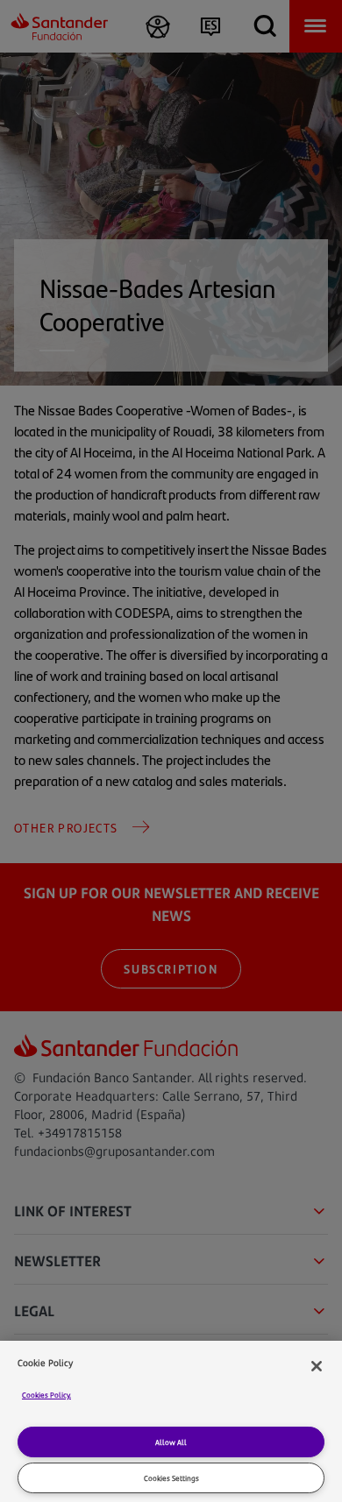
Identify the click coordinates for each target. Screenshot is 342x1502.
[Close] (316, 1366)
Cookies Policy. (46, 1394)
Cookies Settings (171, 1478)
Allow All (171, 1442)
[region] (171, 1421)
